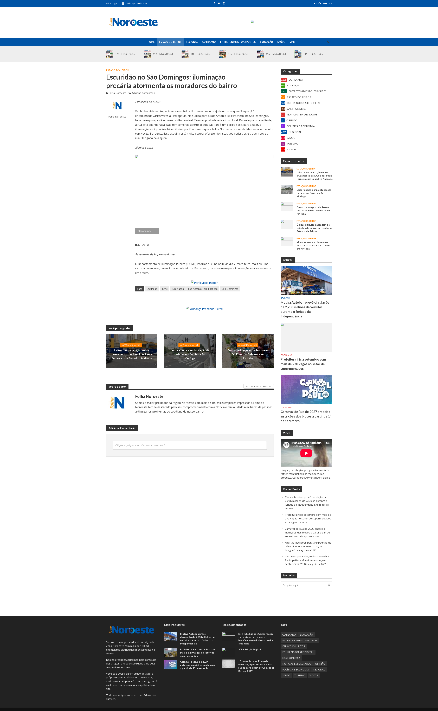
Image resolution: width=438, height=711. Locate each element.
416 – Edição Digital (276, 54)
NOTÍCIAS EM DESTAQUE (296, 663)
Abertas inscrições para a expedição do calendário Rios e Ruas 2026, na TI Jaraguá (308, 546)
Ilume (165, 288)
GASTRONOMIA (291, 658)
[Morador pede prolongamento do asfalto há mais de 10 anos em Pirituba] (287, 241)
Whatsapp (111, 3)
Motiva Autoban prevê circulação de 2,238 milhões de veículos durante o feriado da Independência (305, 309)
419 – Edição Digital (163, 54)
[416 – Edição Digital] (260, 54)
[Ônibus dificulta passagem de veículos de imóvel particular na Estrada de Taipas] (287, 224)
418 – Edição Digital (200, 54)
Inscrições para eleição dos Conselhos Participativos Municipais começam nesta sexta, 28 (307, 560)
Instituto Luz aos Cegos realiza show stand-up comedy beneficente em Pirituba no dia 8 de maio (256, 638)
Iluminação (178, 288)
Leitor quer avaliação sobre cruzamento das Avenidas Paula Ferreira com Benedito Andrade (132, 354)
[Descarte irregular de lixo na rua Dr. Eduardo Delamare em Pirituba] (287, 206)
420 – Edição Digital (125, 54)
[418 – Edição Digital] (185, 54)
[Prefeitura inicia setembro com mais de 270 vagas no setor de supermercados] (306, 337)
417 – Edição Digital (238, 54)
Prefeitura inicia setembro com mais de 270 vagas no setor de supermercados (303, 363)
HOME (151, 41)
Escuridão (152, 288)
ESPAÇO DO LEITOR (170, 41)
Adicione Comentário (143, 93)
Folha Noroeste (117, 93)
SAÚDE (281, 41)
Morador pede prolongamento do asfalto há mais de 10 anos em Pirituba (314, 245)
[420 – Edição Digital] (109, 54)
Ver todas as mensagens (258, 386)
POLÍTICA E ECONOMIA (295, 669)
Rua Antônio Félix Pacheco (203, 288)
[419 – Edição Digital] (147, 54)
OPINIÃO (320, 663)
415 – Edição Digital (313, 54)
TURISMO (299, 675)
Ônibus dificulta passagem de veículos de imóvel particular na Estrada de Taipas (314, 228)
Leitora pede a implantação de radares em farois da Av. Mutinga (190, 354)
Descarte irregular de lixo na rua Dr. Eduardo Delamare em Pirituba (248, 354)
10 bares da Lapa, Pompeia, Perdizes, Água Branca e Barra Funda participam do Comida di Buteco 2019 (256, 666)
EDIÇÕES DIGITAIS (323, 3)
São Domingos (230, 288)
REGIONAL (192, 41)
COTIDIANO (209, 41)
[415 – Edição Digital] (298, 54)
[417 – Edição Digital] (222, 54)
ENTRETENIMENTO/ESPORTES (238, 41)
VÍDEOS (313, 675)
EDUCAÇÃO (266, 41)
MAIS (292, 41)
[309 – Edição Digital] (228, 652)
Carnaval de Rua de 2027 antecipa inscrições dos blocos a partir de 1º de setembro (306, 416)
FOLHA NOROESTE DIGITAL (298, 652)
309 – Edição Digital (249, 649)
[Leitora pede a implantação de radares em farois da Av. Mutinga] (287, 189)
